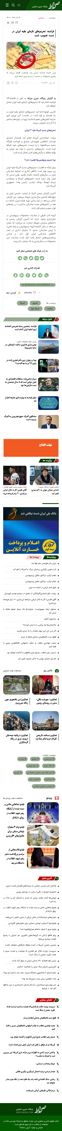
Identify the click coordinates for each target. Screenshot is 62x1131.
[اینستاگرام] (36, 258)
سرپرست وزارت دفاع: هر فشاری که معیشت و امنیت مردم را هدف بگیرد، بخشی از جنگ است (29, 953)
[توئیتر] (31, 258)
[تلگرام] (20, 258)
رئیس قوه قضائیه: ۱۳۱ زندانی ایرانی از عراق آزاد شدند (34, 961)
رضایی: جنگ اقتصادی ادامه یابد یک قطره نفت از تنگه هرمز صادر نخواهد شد (30, 1081)
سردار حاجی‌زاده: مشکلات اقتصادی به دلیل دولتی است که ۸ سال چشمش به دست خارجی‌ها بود (20, 382)
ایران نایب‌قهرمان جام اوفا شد (43, 563)
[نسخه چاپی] (8, 22)
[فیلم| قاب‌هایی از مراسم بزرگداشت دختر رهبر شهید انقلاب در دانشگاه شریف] (43, 858)
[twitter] (34, 275)
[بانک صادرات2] (31, 529)
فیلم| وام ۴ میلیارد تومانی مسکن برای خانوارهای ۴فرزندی (15, 831)
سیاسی (41, 18)
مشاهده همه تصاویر (12, 671)
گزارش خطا (11, 293)
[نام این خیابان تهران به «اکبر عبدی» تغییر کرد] (44, 475)
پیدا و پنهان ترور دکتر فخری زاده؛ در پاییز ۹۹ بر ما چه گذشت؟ (21, 362)
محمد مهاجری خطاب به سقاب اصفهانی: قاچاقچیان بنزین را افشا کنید (29, 644)
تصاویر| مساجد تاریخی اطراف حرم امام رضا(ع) (46, 737)
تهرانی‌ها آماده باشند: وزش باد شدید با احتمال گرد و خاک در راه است (29, 899)
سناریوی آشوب (50, 619)
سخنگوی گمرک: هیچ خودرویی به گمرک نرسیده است (20, 418)
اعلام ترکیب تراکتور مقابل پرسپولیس (40, 575)
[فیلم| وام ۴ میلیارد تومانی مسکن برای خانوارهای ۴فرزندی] (43, 835)
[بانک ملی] (31, 513)
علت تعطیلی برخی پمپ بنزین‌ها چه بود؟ (39, 979)
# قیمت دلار (34, 779)
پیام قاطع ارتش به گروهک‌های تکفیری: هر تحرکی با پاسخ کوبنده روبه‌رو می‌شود (29, 937)
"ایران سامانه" (25, 1127)
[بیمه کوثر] (31, 546)
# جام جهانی (32, 766)
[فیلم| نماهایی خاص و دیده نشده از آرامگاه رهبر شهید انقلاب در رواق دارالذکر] (43, 812)
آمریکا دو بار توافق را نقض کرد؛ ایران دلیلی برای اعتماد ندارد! (32, 1044)
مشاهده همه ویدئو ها (13, 798)
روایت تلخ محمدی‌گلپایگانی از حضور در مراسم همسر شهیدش (30, 593)
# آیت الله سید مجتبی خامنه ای (40, 772)
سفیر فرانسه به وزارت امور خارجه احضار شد (20, 399)
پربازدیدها (51, 557)
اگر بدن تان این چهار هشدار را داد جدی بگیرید (36, 631)
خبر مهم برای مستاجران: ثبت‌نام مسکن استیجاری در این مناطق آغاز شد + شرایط (29, 986)
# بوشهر (35, 759)
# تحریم (17, 772)
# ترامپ (22, 759)
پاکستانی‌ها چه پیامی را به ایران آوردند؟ (39, 625)
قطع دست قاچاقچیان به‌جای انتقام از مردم (38, 637)
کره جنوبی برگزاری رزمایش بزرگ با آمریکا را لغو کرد (34, 569)
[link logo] (31, 1109)
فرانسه (49, 308)
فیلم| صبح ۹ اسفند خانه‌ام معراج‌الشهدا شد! (38, 929)
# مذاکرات (49, 779)
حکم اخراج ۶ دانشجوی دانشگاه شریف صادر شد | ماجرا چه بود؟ (29, 973)
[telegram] (40, 275)
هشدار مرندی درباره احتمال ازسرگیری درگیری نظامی (35, 1071)
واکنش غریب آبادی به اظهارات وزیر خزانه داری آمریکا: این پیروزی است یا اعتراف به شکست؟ (29, 1054)
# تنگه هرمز (49, 766)
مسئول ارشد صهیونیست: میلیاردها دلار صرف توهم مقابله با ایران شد (29, 611)
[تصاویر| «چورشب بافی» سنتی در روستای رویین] (45, 685)
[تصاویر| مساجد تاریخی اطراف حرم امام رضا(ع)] (45, 720)
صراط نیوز (35, 308)
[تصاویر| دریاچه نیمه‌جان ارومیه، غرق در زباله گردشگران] (16, 720)
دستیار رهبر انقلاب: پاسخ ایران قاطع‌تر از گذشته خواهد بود (31, 652)
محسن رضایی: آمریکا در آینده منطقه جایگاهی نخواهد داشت (30, 945)
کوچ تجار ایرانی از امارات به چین (42, 587)
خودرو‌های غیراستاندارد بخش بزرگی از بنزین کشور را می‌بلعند (30, 917)
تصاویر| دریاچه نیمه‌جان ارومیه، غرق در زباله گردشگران (17, 739)
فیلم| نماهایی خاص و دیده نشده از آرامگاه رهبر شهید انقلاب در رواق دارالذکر (14, 811)
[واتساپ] (25, 258)
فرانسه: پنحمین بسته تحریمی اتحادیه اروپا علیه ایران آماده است (20, 328)
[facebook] (28, 275)
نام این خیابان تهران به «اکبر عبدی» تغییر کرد (45, 492)
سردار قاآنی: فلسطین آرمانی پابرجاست (40, 1090)
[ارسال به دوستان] (12, 22)
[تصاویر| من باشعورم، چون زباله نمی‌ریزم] (16, 685)
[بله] (42, 258)
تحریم (35, 303)
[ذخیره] (17, 22)
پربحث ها (34, 557)
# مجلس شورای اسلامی (43, 786)
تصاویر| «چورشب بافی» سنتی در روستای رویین (46, 701)
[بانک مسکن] (31, 448)
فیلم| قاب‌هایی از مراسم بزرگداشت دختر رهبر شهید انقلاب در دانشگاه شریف (14, 856)
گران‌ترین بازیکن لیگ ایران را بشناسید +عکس (36, 967)
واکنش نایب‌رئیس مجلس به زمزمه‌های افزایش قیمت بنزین (31, 886)
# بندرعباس (49, 759)
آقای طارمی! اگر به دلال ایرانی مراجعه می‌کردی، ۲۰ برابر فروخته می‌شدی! (29, 601)
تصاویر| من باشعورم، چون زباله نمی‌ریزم (16, 701)
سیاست (52, 18)
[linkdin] (22, 275)
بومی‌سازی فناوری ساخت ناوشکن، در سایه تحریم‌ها (20, 346)
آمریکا (22, 303)
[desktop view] (18, 5)
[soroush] (15, 275)
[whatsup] (46, 275)
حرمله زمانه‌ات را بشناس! (45, 1063)
